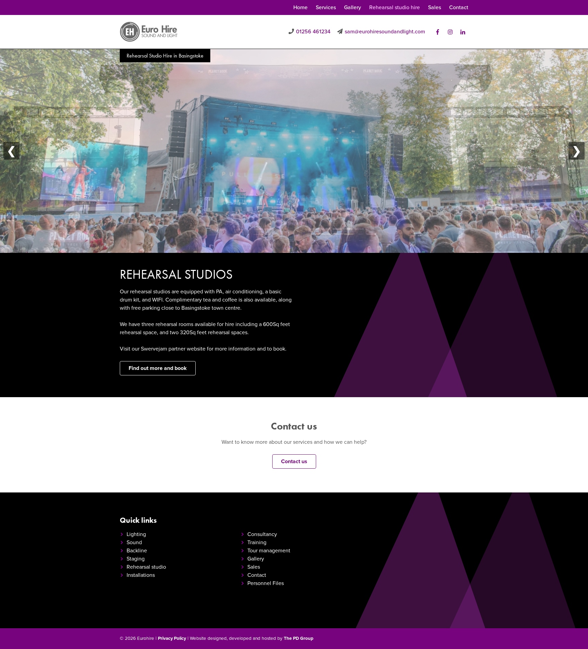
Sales (434, 7)
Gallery (352, 7)
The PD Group (298, 638)
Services (326, 7)
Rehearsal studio (146, 567)
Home (300, 7)
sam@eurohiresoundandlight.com (385, 31)
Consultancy (262, 534)
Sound (134, 542)
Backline (137, 550)
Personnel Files (265, 583)
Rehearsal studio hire (394, 7)
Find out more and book (158, 368)
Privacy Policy (172, 638)
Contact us (294, 461)
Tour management (268, 550)
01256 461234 (313, 31)
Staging (136, 558)
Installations (141, 575)
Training (256, 542)
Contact (458, 7)
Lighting (136, 534)
